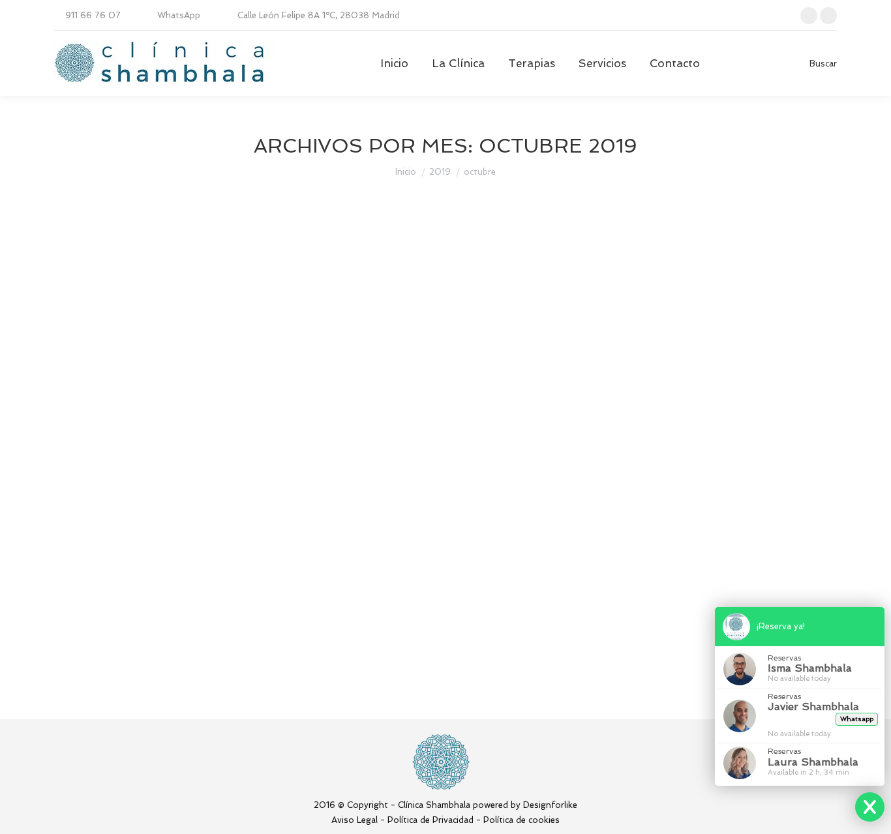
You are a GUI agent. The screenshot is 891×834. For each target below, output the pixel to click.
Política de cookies (521, 820)
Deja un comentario (484, 305)
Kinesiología (95, 305)
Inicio (405, 172)
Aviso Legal (354, 820)
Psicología (91, 629)
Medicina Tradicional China (179, 305)
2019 (440, 172)
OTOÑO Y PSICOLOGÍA (147, 605)
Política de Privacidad (430, 820)
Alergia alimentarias (136, 282)
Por (299, 305)
